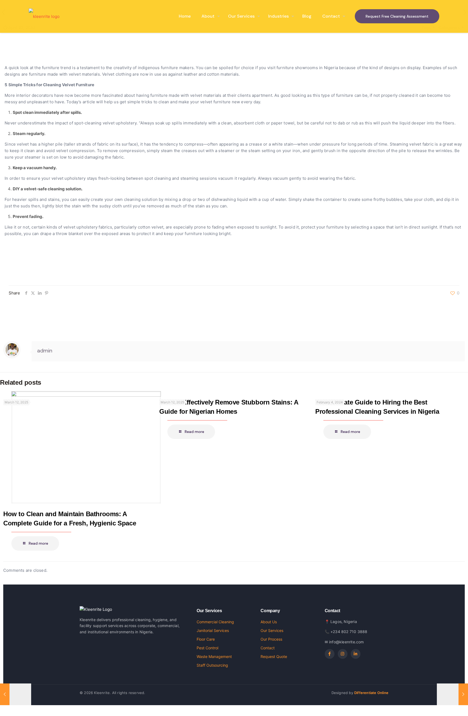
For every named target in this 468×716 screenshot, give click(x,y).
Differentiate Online (371, 693)
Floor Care (206, 639)
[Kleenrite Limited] (44, 16)
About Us (269, 621)
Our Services (272, 630)
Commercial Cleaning (215, 621)
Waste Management (214, 656)
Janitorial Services (213, 630)
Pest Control (207, 648)
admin (44, 350)
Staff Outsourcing (212, 665)
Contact (268, 648)
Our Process (271, 639)
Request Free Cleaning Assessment (397, 16)
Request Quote (274, 656)
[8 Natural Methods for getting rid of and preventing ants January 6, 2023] (15, 694)
